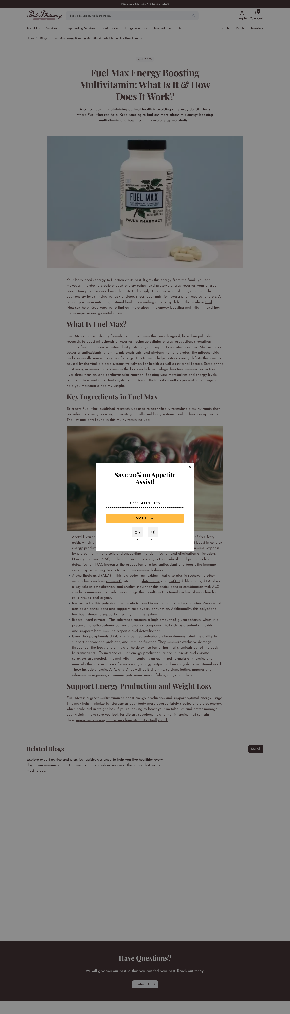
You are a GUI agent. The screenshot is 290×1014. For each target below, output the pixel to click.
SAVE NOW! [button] (145, 517)
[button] (145, 503)
